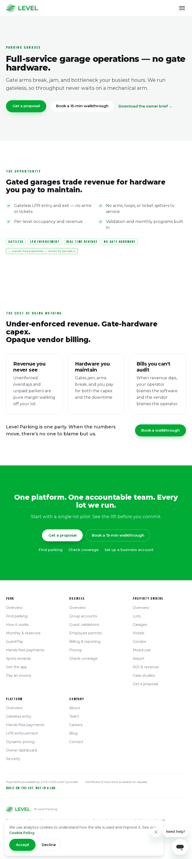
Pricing (75, 650)
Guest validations (84, 624)
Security (13, 759)
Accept (22, 844)
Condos (139, 641)
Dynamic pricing (20, 742)
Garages (140, 624)
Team (74, 716)
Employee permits (85, 633)
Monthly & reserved (23, 633)
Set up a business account (129, 550)
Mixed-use (142, 650)
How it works (17, 624)
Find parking (50, 550)
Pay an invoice (18, 675)
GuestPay (14, 641)
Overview (14, 607)
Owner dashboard (21, 750)
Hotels (138, 633)
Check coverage (83, 550)
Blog (73, 733)
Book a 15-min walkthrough (82, 105)
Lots (136, 616)
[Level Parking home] (22, 8)
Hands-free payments (25, 650)
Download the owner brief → (145, 106)
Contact (76, 742)
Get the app (16, 667)
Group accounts (83, 616)
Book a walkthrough (160, 430)
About (74, 708)
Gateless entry (18, 716)
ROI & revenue (146, 667)
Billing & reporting (84, 641)
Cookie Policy (21, 833)
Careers (75, 725)
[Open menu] (182, 7)
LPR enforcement (22, 733)
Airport (138, 658)
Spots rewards (18, 658)
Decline (49, 845)
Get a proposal (26, 105)
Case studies (144, 675)
